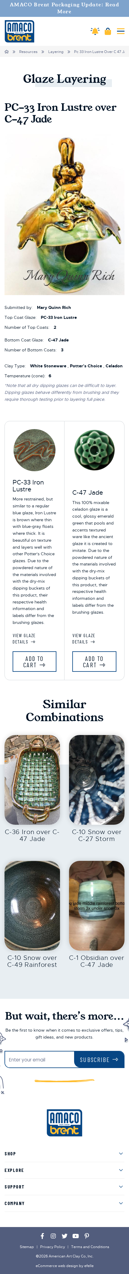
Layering (56, 51)
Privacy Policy (52, 1246)
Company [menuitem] (14, 1203)
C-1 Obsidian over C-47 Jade (96, 961)
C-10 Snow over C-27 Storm (97, 835)
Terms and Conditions (90, 1246)
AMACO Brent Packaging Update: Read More (64, 8)
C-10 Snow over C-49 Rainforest (32, 961)
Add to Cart (33, 661)
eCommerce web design (57, 1265)
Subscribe (95, 1059)
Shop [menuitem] (10, 1153)
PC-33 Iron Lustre (28, 485)
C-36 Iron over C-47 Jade (32, 835)
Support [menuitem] (14, 1186)
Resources (28, 51)
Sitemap (27, 1246)
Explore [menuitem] (14, 1170)
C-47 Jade (87, 493)
